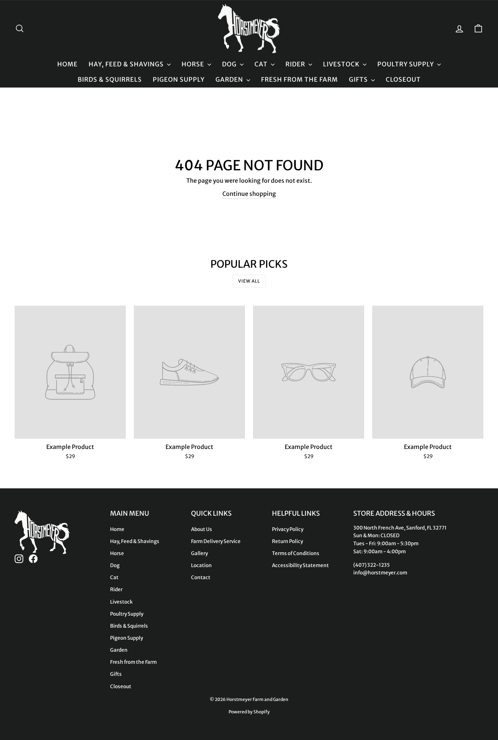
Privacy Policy (287, 529)
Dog (230, 64)
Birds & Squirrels (110, 79)
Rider (296, 64)
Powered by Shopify (249, 711)
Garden (230, 79)
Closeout (403, 79)
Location (201, 565)
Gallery (199, 553)
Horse (194, 64)
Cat (261, 64)
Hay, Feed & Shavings (127, 64)
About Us (201, 529)
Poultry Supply (406, 64)
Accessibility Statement (300, 565)
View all (249, 281)
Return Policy (287, 541)
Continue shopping (249, 193)
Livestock (342, 64)
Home (67, 64)
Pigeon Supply (179, 79)
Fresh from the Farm (299, 79)
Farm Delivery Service (216, 541)
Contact (200, 577)
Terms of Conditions (295, 553)
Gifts (359, 79)
